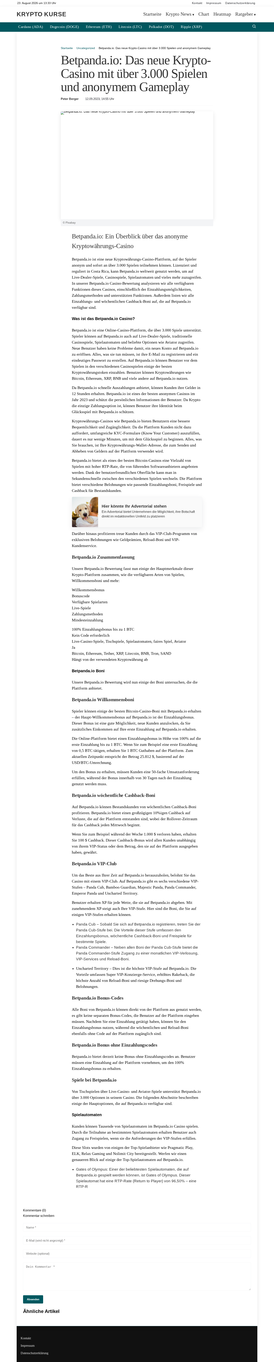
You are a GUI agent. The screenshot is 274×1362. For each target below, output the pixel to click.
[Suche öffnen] (254, 27)
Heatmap (222, 14)
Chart (203, 14)
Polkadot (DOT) (161, 27)
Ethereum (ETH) (99, 27)
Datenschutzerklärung (240, 3)
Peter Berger (70, 99)
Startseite (152, 14)
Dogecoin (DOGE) (64, 27)
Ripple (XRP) (191, 27)
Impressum (213, 3)
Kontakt (197, 3)
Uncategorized (85, 48)
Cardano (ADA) (30, 27)
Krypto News (178, 14)
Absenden (33, 1299)
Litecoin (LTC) (130, 27)
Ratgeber (244, 14)
